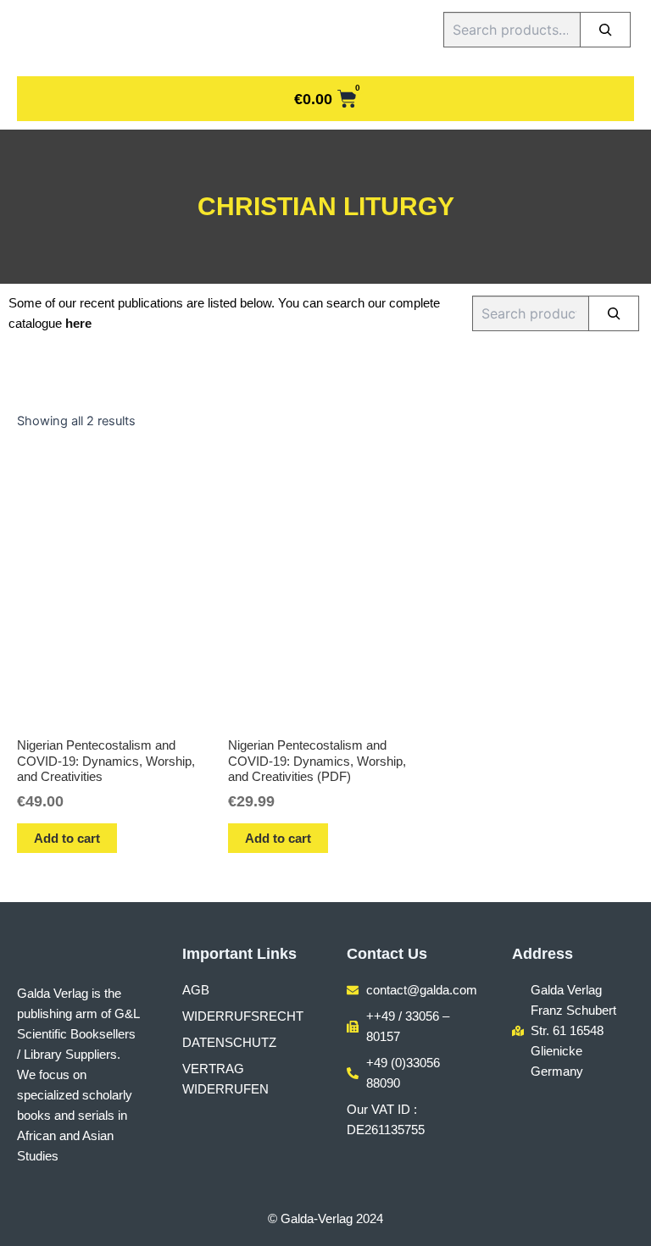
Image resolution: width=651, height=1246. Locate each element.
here (78, 323)
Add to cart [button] (67, 838)
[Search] (605, 29)
